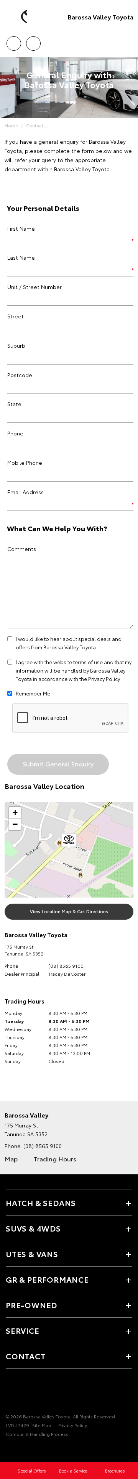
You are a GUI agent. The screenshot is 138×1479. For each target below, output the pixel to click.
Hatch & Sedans (41, 1202)
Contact (34, 125)
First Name (21, 228)
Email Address (25, 492)
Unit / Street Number (34, 287)
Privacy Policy (104, 678)
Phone (15, 433)
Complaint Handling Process (37, 1434)
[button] (69, 841)
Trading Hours (55, 1158)
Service (22, 1330)
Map (11, 1158)
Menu (127, 41)
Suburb (16, 345)
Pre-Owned (31, 1304)
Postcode (19, 375)
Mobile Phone (24, 462)
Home (11, 125)
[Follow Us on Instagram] (36, 1393)
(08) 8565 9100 (66, 965)
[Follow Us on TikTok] (49, 1393)
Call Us (13, 41)
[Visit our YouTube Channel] (23, 1393)
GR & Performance (47, 1279)
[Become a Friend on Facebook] (10, 1393)
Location (33, 41)
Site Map (41, 1425)
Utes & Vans (32, 1253)
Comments (21, 548)
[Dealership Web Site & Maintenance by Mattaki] (21, 1449)
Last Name (21, 257)
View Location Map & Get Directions (69, 911)
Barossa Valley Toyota (100, 16)
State (14, 404)
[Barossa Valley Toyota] (17, 17)
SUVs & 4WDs (33, 1228)
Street (15, 316)
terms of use (88, 661)
